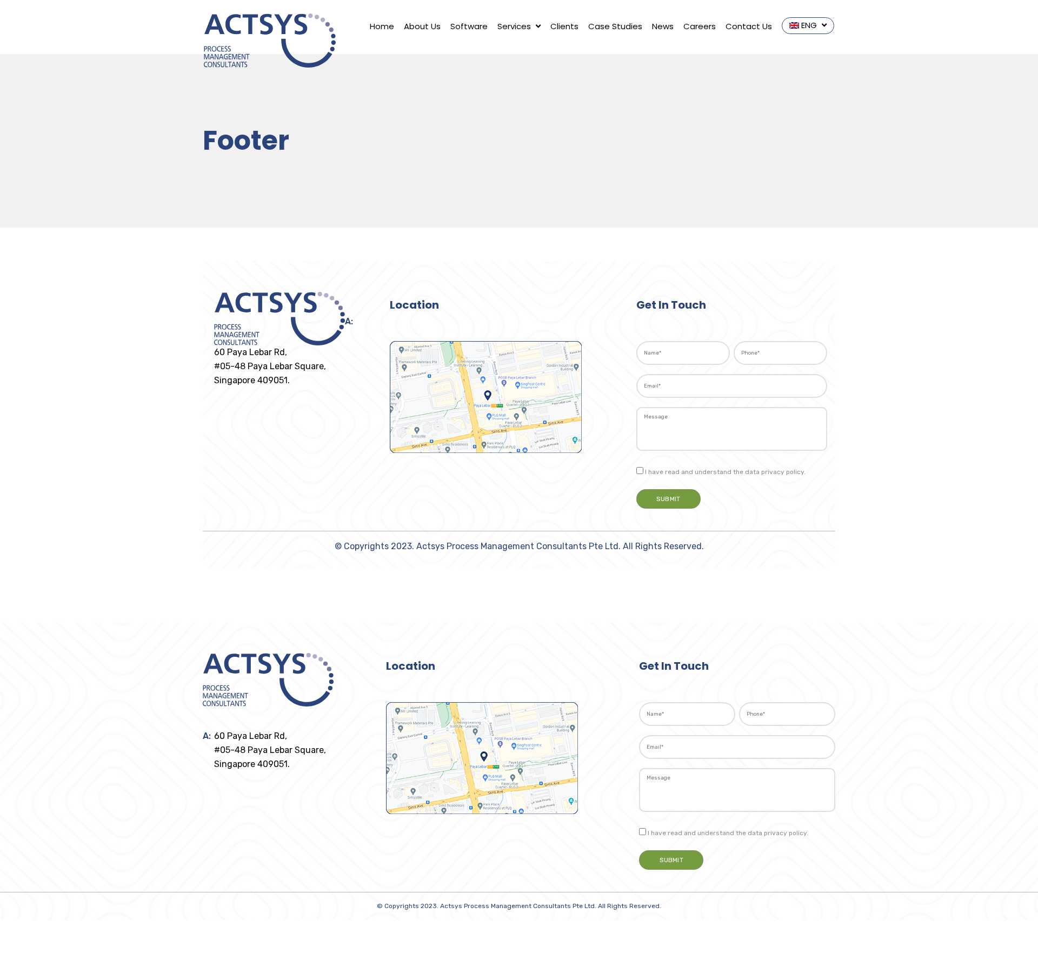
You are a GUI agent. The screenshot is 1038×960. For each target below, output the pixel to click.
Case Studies (615, 26)
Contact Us (749, 26)
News (663, 26)
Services (515, 26)
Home (382, 26)
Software (469, 26)
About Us (422, 26)
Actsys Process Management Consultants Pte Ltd (517, 546)
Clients (564, 26)
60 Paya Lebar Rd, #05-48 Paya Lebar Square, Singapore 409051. (270, 366)
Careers (699, 26)
